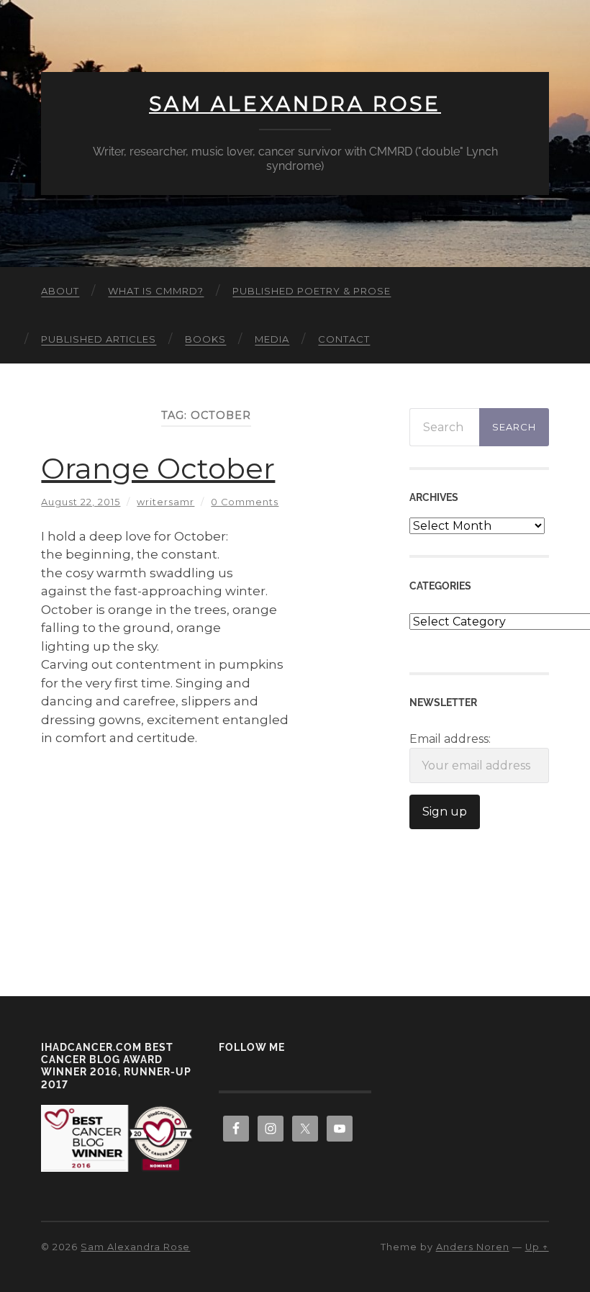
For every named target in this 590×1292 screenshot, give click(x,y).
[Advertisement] (206, 852)
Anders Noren (472, 1247)
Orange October (158, 468)
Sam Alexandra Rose (295, 103)
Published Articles (98, 339)
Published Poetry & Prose (311, 291)
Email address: (450, 739)
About (60, 291)
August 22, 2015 (80, 502)
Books (205, 339)
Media (272, 339)
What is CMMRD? (156, 291)
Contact (344, 339)
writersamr (165, 502)
